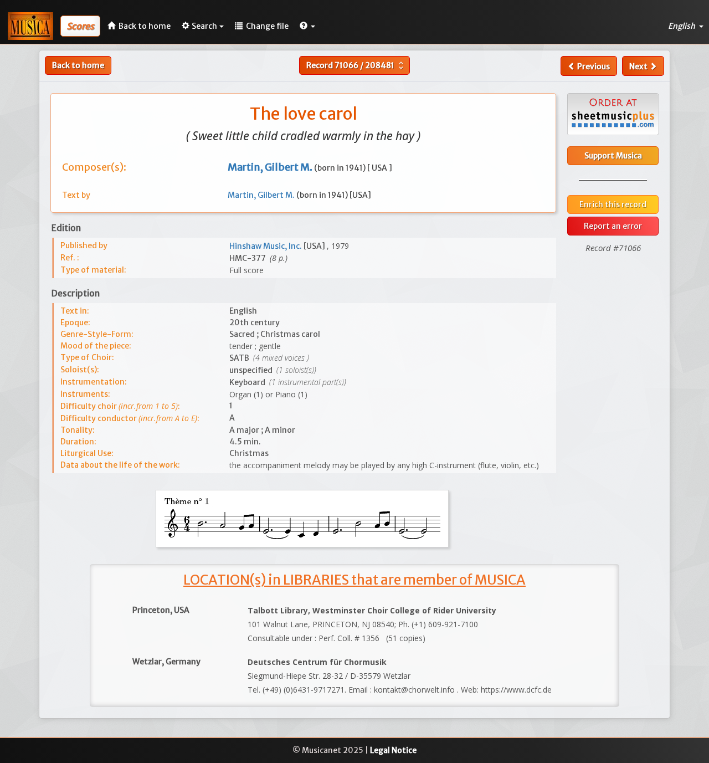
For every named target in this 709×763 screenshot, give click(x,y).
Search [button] (204, 26)
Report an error (613, 226)
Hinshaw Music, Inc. (266, 246)
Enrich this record (612, 204)
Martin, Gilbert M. (262, 195)
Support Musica (613, 156)
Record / (356, 65)
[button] (307, 26)
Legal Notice (393, 750)
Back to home (78, 65)
